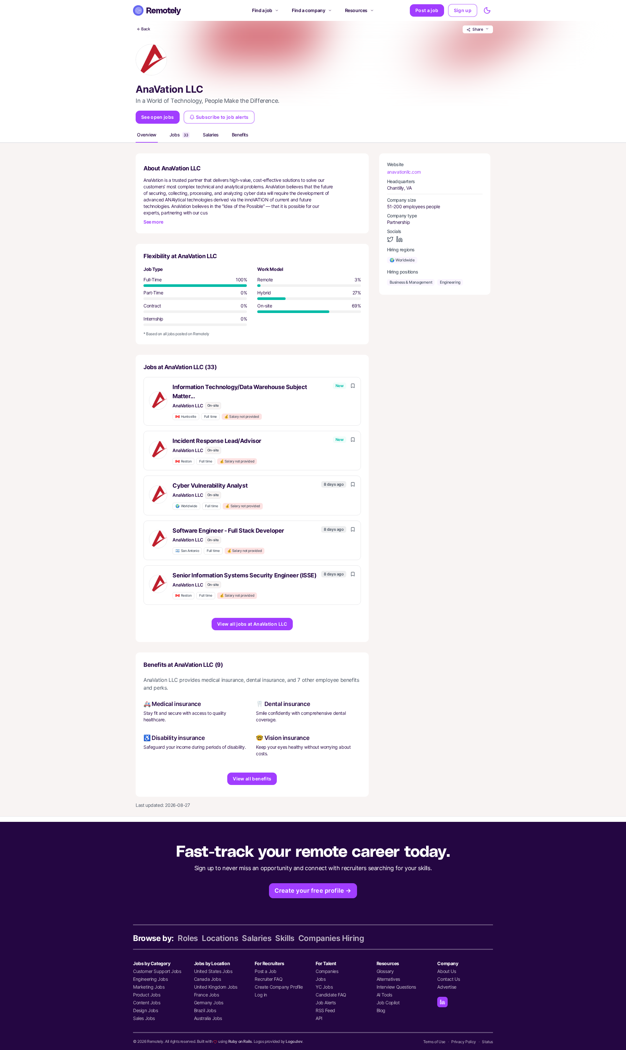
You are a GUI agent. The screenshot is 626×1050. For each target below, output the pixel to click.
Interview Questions (396, 987)
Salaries (211, 134)
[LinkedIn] (442, 1002)
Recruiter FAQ (268, 979)
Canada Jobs (207, 979)
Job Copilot (388, 1002)
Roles (188, 938)
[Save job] (352, 385)
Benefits (240, 134)
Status (487, 1041)
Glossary (385, 971)
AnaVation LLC (187, 405)
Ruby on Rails (240, 1041)
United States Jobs (213, 971)
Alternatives (388, 979)
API (319, 1018)
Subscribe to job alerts (222, 117)
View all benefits (252, 778)
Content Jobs (146, 1002)
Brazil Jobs (205, 1010)
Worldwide (186, 506)
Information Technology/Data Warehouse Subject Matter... (239, 392)
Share (478, 29)
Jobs (179, 134)
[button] (252, 401)
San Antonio (187, 551)
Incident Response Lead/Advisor (216, 440)
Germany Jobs (208, 1002)
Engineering (450, 282)
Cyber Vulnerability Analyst (209, 485)
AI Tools (384, 994)
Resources (356, 10)
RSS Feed (325, 1010)
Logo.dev (294, 1041)
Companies (327, 971)
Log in (261, 994)
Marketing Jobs (148, 987)
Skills (284, 938)
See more (153, 222)
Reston (183, 461)
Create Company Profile (279, 987)
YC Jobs (324, 987)
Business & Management (411, 282)
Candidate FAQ (331, 994)
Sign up (462, 10)
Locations (220, 938)
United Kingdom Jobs (215, 987)
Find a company (308, 10)
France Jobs (206, 994)
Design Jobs (145, 1010)
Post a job (427, 10)
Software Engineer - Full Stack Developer (228, 530)
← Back (143, 28)
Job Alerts (326, 1002)
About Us (446, 971)
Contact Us (448, 979)
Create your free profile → (313, 890)
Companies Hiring (331, 938)
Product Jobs (146, 994)
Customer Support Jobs (157, 971)
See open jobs (157, 117)
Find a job (262, 10)
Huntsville (185, 417)
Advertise (446, 987)
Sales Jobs (144, 1018)
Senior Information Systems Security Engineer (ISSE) (244, 575)
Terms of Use (434, 1041)
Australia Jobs (208, 1018)
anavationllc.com (404, 172)
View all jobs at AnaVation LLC (252, 624)
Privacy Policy (463, 1041)
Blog (381, 1010)
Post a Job (265, 971)
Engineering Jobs (150, 979)
